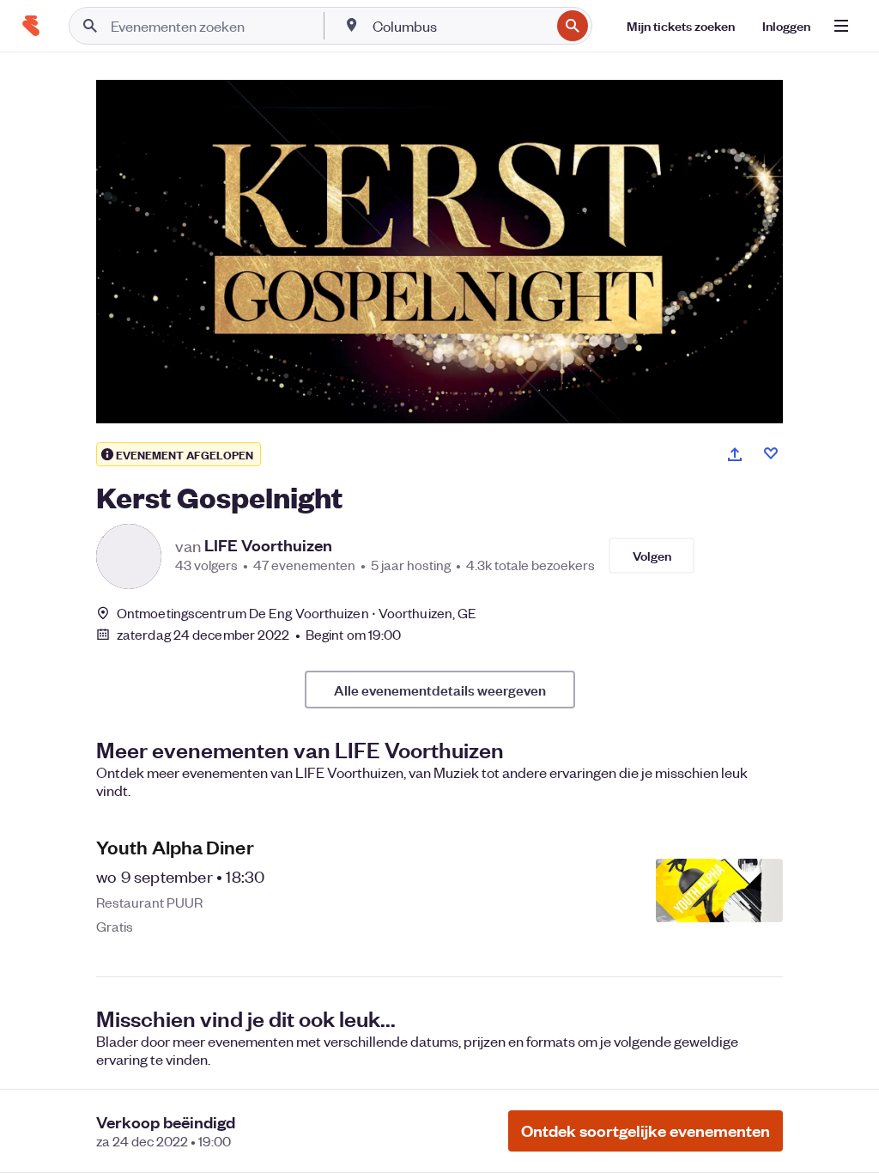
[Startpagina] (31, 25)
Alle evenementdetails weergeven (440, 689)
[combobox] (459, 26)
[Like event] (771, 453)
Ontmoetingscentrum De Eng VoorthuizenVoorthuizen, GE (296, 613)
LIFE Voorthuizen (268, 545)
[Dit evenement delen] (735, 454)
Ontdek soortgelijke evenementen (645, 1130)
